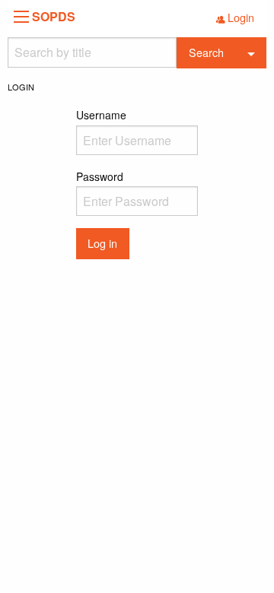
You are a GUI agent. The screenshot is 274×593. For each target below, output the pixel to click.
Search (206, 52)
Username (101, 114)
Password (99, 176)
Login (241, 17)
